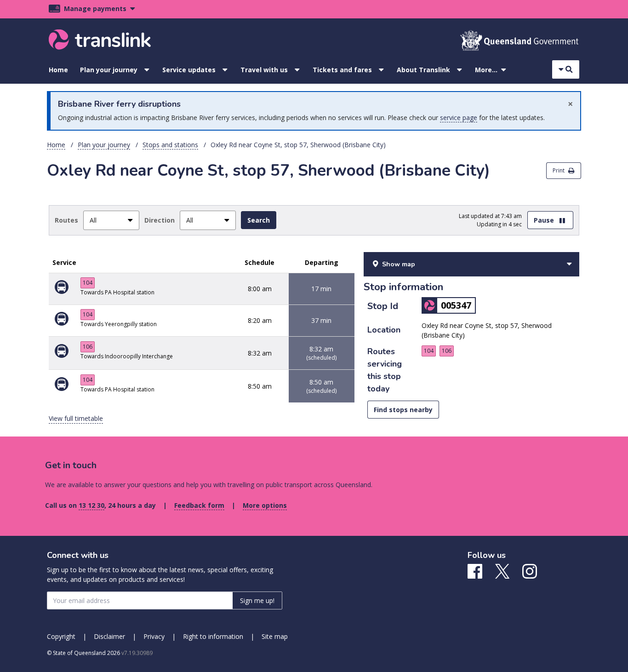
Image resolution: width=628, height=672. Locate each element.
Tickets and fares (342, 69)
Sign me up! (257, 600)
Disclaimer (109, 636)
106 (87, 346)
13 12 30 (91, 505)
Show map (398, 264)
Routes (66, 220)
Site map (275, 636)
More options (265, 505)
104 (87, 283)
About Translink (423, 69)
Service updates (189, 69)
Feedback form (199, 505)
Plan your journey (108, 69)
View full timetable (76, 418)
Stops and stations (170, 144)
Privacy (154, 636)
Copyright (61, 636)
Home (58, 69)
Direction (159, 220)
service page (458, 117)
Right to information (213, 636)
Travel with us (264, 69)
